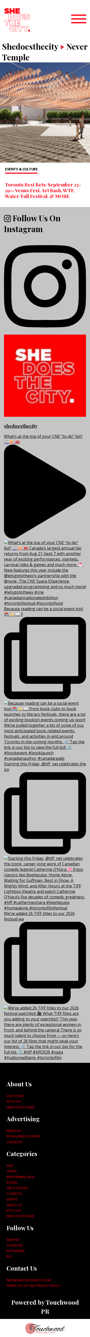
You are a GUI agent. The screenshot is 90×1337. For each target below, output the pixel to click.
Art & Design (17, 1188)
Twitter (12, 1240)
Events (12, 1199)
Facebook (14, 1245)
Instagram (15, 1251)
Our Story (15, 1096)
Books (11, 1182)
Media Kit (13, 1130)
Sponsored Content (23, 1136)
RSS (9, 1256)
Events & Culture (21, 169)
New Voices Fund (20, 1107)
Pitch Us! (13, 1101)
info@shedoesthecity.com (28, 1280)
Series (11, 1171)
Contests (14, 1142)
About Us (14, 1205)
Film (9, 1165)
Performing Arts (20, 1177)
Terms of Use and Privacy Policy (33, 1285)
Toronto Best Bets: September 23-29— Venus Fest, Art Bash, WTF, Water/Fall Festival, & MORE (43, 190)
